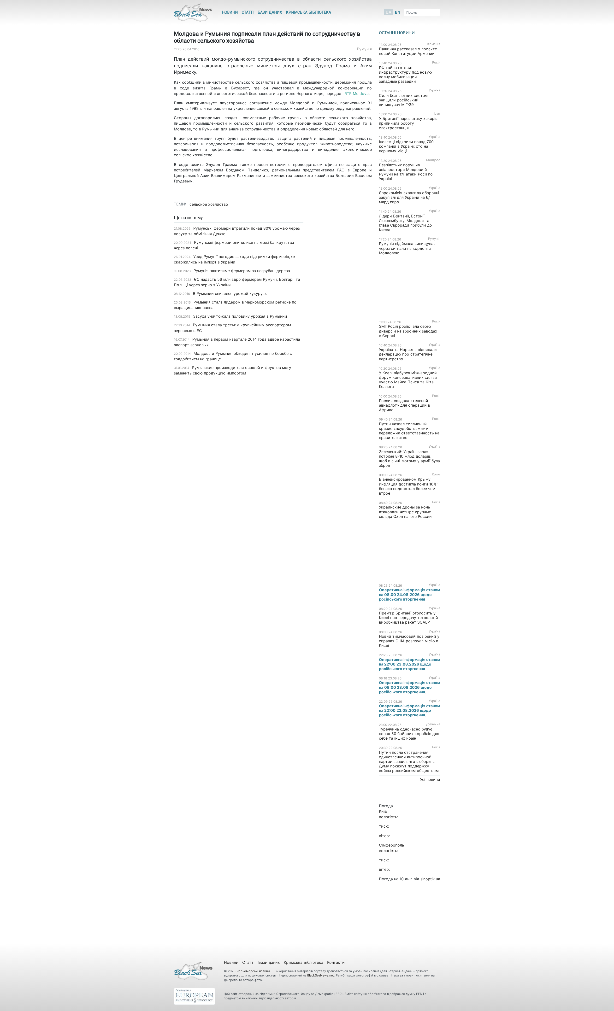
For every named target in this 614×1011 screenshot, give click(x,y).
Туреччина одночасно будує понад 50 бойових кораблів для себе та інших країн (409, 734)
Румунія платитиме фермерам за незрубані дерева (242, 270)
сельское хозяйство (208, 204)
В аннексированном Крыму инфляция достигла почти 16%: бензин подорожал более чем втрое (408, 486)
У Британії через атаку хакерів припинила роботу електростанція (408, 123)
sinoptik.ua (430, 879)
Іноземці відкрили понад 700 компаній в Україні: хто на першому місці (406, 146)
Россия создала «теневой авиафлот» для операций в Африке (404, 405)
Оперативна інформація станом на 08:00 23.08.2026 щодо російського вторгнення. (409, 687)
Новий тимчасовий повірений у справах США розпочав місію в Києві (409, 641)
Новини (230, 12)
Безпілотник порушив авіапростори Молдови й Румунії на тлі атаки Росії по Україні (406, 172)
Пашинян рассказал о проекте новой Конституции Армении (408, 51)
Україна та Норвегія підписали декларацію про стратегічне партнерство (408, 354)
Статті (248, 12)
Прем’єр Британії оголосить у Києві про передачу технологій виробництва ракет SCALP (408, 618)
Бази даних (270, 12)
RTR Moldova (356, 93)
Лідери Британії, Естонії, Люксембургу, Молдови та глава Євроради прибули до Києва (405, 223)
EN (397, 12)
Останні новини (397, 32)
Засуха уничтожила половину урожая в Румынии (240, 316)
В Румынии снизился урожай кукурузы (230, 293)
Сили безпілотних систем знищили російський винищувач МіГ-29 (403, 100)
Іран (437, 113)
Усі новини (430, 779)
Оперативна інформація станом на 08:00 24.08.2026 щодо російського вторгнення (409, 594)
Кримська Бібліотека (308, 12)
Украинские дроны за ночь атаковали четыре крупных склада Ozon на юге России (405, 512)
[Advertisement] (341, 291)
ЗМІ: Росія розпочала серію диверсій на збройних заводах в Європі (408, 331)
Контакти (336, 962)
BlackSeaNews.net (320, 975)
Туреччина (432, 724)
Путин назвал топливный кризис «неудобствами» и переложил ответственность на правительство (409, 430)
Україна (434, 90)
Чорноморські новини (253, 971)
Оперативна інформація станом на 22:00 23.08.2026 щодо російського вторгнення (409, 664)
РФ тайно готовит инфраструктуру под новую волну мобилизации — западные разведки (405, 74)
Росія (436, 62)
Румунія (364, 49)
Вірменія (433, 44)
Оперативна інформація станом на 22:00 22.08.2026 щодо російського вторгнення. (409, 710)
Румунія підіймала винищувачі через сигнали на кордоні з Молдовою (408, 248)
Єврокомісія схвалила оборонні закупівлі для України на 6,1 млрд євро (409, 197)
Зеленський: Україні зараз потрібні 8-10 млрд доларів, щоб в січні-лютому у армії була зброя (409, 458)
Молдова (433, 160)
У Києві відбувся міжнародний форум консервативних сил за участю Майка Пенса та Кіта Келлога (408, 379)
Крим (436, 474)
